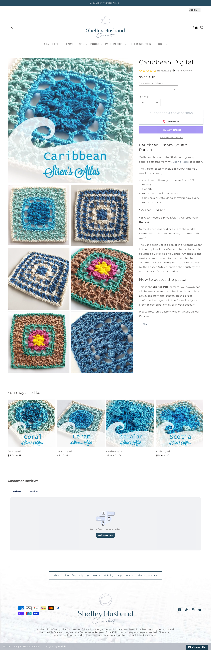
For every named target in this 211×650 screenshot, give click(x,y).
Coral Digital (14, 451)
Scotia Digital (163, 451)
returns (96, 575)
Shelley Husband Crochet (25, 646)
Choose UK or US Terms (151, 83)
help (119, 575)
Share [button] (146, 324)
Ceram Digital (64, 451)
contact (152, 575)
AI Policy (108, 575)
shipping (84, 575)
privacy (141, 575)
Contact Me (198, 647)
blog (66, 575)
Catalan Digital (114, 451)
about (57, 575)
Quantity (143, 96)
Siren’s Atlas (181, 161)
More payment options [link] (171, 137)
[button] (11, 27)
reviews (129, 575)
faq (74, 575)
